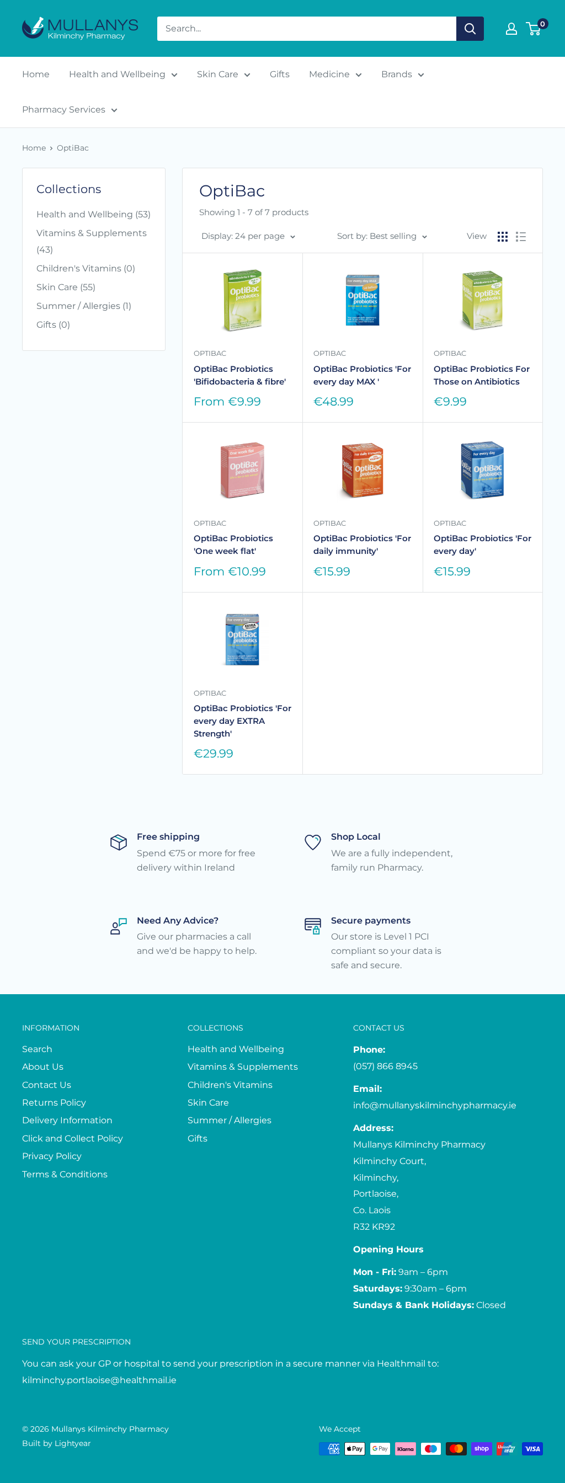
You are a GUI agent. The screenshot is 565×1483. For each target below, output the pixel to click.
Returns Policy (54, 1102)
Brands (396, 74)
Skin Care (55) (65, 287)
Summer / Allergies (229, 1120)
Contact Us (46, 1085)
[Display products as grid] (503, 237)
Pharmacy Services (63, 109)
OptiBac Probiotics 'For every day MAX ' (362, 375)
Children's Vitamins (230, 1085)
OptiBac (73, 148)
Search (37, 1049)
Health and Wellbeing (117, 74)
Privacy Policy (52, 1156)
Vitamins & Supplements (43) (91, 241)
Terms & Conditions (65, 1174)
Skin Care (217, 74)
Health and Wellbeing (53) (93, 214)
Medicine (329, 74)
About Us (42, 1066)
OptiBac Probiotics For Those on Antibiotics (482, 375)
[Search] (470, 29)
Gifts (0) (53, 324)
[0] (534, 28)
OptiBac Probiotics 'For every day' (482, 544)
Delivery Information (67, 1120)
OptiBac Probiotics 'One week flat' (233, 544)
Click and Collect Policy (72, 1138)
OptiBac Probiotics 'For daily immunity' (362, 544)
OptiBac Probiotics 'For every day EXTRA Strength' (242, 721)
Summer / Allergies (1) (83, 306)
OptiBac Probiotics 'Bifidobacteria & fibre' (240, 375)
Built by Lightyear (56, 1443)
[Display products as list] (521, 237)
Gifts (280, 74)
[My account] (511, 29)
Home (36, 74)
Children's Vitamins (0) (85, 268)
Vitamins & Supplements (243, 1066)
